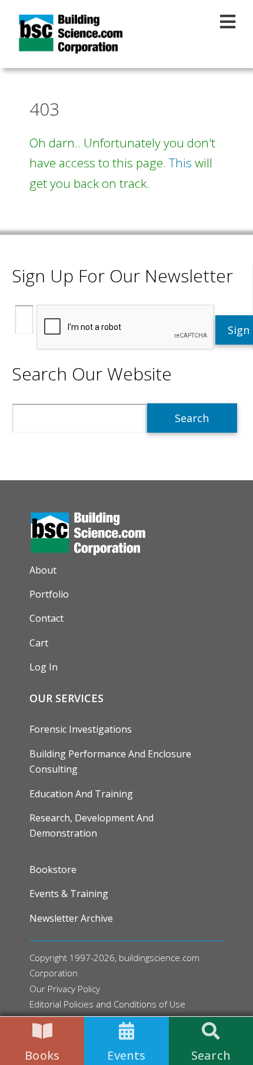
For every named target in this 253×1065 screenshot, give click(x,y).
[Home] (71, 34)
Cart (38, 642)
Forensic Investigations (80, 729)
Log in (43, 666)
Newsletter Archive (71, 918)
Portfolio (49, 594)
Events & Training (68, 893)
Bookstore (52, 869)
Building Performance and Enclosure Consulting (110, 761)
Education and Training (81, 793)
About (42, 570)
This (180, 162)
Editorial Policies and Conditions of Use (107, 1004)
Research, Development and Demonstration (91, 825)
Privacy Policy (74, 989)
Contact (46, 618)
